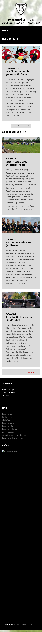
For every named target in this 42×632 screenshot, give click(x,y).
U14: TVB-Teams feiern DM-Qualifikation (18, 244)
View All (32, 372)
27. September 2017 (12, 68)
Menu (5, 30)
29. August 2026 (11, 159)
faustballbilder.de (9, 429)
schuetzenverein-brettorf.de (14, 435)
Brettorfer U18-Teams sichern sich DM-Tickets (19, 318)
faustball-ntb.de (9, 426)
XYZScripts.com (32, 631)
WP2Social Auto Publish (12, 631)
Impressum (22, 624)
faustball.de (7, 414)
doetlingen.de (8, 432)
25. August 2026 (11, 239)
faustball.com (8, 423)
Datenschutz (34, 624)
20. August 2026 (11, 314)
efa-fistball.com (8, 420)
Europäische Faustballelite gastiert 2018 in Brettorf (18, 73)
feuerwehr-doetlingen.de (12, 438)
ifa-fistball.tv (7, 417)
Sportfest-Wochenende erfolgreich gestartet (16, 163)
